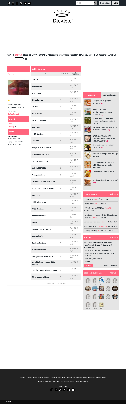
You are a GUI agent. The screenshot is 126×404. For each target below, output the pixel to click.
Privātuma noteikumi (67, 381)
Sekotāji (11, 127)
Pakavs (115, 292)
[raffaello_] (101, 280)
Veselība (69, 377)
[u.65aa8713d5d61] (88, 297)
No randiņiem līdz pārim (41, 154)
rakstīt (34, 222)
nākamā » (63, 283)
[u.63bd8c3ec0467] (115, 280)
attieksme (35, 107)
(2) (102, 115)
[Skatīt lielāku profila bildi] (18, 87)
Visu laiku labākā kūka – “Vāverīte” (105, 180)
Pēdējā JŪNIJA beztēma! (41, 148)
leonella (101, 292)
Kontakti (41, 381)
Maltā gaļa (95, 284)
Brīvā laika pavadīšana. (40, 277)
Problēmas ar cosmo (40, 250)
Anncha (108, 284)
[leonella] (101, 288)
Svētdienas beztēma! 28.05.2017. (44, 182)
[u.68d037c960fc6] (108, 280)
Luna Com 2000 (95, 300)
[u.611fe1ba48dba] (115, 297)
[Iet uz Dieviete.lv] (63, 16)
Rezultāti (104, 265)
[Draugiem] (17, 3)
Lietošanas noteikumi (52, 381)
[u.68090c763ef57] (95, 297)
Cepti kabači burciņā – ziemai (103, 171)
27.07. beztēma (37, 114)
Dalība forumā (13, 114)
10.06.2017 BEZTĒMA (40, 161)
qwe (108, 300)
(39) (101, 103)
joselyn (101, 308)
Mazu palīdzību (37, 236)
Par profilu (12, 111)
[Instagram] (13, 3)
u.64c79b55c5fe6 (108, 292)
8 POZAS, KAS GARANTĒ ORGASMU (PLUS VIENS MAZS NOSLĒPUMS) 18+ (104, 138)
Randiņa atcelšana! (39, 243)
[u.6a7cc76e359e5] (115, 288)
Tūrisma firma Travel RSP (41, 229)
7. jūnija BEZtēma (38, 175)
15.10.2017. (36, 80)
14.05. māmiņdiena (39, 202)
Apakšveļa (36, 127)
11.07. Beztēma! (38, 134)
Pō (87, 292)
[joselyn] (101, 305)
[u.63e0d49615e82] (95, 288)
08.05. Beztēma (38, 209)
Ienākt (115, 3)
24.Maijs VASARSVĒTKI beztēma (44, 270)
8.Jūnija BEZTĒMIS (39, 168)
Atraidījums (36, 93)
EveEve (94, 292)
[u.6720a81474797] (88, 288)
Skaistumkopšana (43, 377)
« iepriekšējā (50, 283)
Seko (10, 124)
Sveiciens (95, 308)
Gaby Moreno (101, 300)
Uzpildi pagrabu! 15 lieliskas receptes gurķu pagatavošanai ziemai (104, 120)
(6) (107, 141)
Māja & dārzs (77, 377)
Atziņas (98, 377)
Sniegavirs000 (101, 284)
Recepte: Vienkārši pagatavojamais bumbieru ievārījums (102, 112)
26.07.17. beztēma (39, 120)
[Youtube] (29, 3)
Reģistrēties (105, 3)
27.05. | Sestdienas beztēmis (43, 188)
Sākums (22, 377)
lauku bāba (88, 300)
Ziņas (85, 377)
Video (104, 377)
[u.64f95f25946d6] (101, 297)
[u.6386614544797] (95, 280)
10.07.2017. (36, 141)
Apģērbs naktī (37, 86)
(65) (94, 183)
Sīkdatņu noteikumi (81, 381)
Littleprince (88, 308)
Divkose (88, 284)
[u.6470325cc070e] (88, 305)
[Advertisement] (62, 38)
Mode (35, 377)
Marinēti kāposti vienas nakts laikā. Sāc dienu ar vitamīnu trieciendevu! (103, 165)
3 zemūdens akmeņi (39, 216)
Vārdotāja (115, 284)
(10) (99, 123)
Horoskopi (61, 377)
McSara (115, 300)
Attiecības (54, 377)
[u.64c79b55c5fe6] (108, 288)
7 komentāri (113, 265)
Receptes (91, 377)
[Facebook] (9, 3)
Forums (29, 377)
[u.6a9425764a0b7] (88, 280)
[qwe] (108, 297)
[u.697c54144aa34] (95, 305)
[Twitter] (21, 3)
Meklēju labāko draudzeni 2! (42, 257)
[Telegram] (25, 3)
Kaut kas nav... (37, 195)
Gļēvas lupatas (37, 100)
